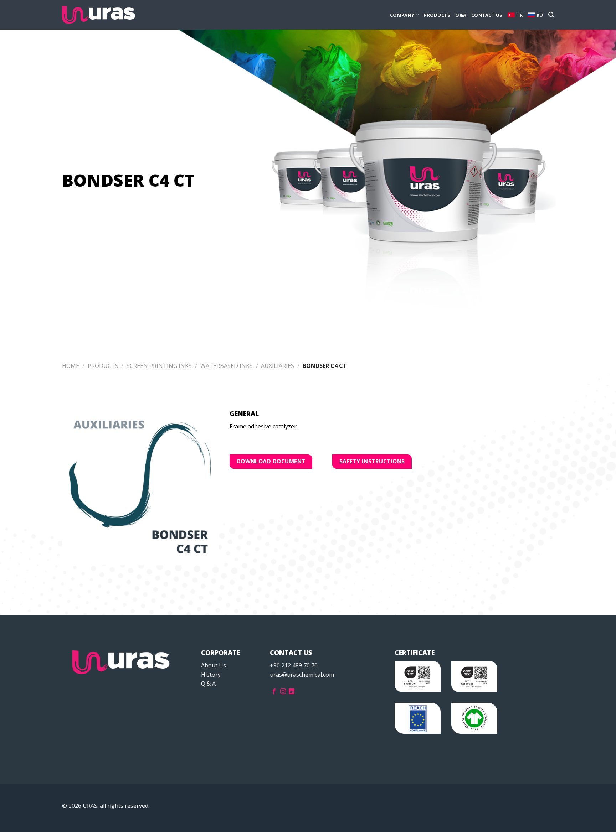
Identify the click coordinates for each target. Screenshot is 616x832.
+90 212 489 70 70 (294, 665)
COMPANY (402, 15)
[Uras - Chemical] (98, 15)
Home (70, 366)
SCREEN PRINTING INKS (159, 366)
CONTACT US (487, 15)
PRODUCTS (437, 15)
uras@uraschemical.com (302, 674)
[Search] (551, 15)
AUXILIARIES (277, 366)
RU (540, 15)
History (211, 674)
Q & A (208, 683)
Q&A (460, 15)
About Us (213, 665)
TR (520, 15)
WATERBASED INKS (226, 366)
